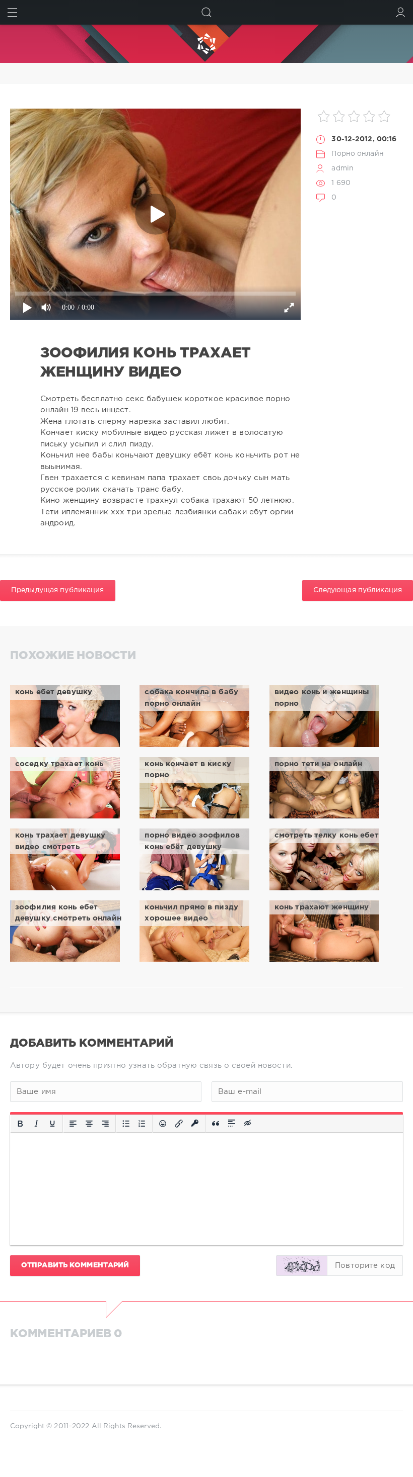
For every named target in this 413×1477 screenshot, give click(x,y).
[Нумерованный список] (142, 1124)
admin (342, 168)
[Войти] (400, 12)
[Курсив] (36, 1124)
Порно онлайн (357, 154)
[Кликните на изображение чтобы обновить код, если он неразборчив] (301, 1265)
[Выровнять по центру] (89, 1124)
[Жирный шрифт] (20, 1124)
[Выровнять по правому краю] (105, 1124)
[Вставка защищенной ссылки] (195, 1124)
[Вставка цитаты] (216, 1124)
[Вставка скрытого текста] (248, 1124)
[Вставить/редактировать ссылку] (179, 1124)
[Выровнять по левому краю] (73, 1124)
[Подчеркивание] (52, 1124)
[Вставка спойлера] (232, 1124)
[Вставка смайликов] (163, 1124)
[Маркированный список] (126, 1124)
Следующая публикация (357, 590)
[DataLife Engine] (206, 44)
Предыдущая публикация (57, 590)
